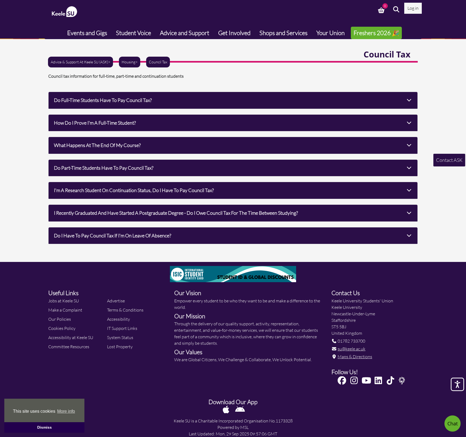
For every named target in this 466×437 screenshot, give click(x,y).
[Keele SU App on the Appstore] (226, 409)
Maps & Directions (355, 356)
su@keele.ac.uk (351, 348)
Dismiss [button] (44, 427)
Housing (128, 62)
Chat (452, 423)
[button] (396, 9)
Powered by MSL (233, 427)
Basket (382, 9)
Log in (413, 8)
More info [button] (66, 411)
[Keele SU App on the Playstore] (240, 409)
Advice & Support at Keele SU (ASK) (79, 62)
